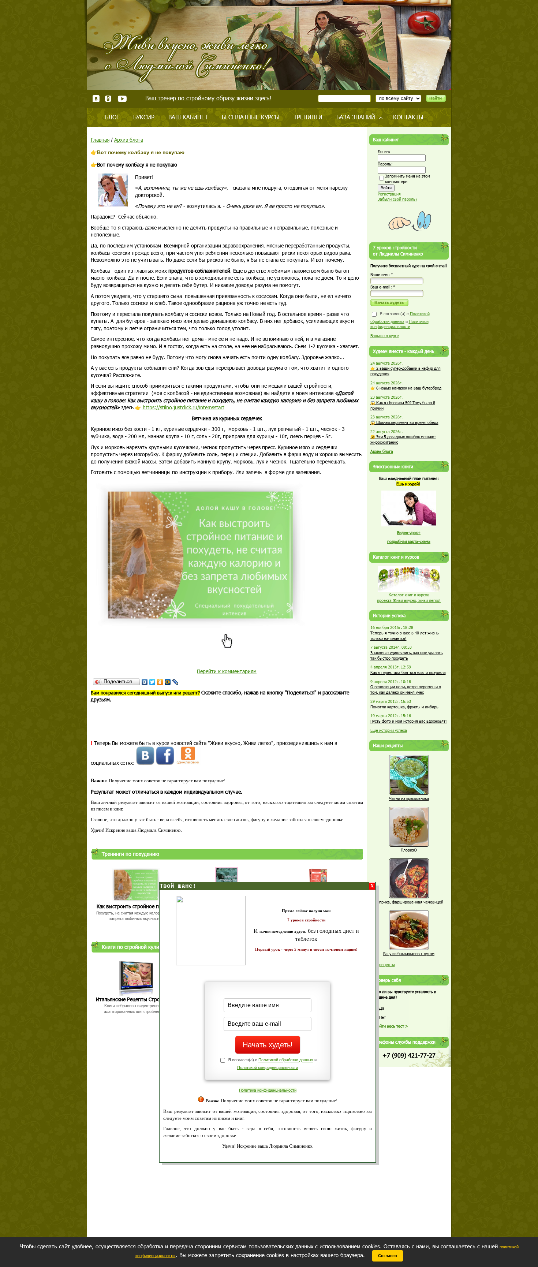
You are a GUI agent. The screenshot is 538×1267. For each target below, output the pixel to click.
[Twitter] (152, 682)
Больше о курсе (384, 335)
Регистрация (389, 193)
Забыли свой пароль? (397, 199)
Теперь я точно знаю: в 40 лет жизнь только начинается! (404, 635)
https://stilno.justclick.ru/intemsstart (183, 407)
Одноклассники (108, 98)
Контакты (408, 117)
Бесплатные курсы (251, 117)
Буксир (143, 117)
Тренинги (308, 117)
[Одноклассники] (160, 682)
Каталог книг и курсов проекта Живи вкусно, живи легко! (409, 597)
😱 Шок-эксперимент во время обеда (404, 422)
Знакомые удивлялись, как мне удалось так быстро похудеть (406, 655)
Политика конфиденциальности (267, 1090)
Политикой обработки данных (285, 1060)
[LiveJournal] (175, 682)
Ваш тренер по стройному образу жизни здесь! (208, 98)
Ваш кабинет (188, 117)
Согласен (387, 1255)
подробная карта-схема (408, 541)
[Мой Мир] (168, 682)
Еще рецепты (382, 964)
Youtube (122, 98)
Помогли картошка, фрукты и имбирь (404, 706)
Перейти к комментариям (227, 671)
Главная (100, 139)
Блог (112, 117)
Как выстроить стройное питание (136, 906)
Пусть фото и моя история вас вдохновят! (408, 721)
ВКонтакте (96, 98)
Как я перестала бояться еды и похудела (408, 672)
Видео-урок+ (409, 532)
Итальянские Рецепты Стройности (136, 999)
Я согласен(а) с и (400, 320)
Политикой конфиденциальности (267, 1067)
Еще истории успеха (388, 730)
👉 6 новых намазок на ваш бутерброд (405, 387)
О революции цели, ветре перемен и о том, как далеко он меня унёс (405, 689)
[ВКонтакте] (145, 682)
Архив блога (128, 139)
